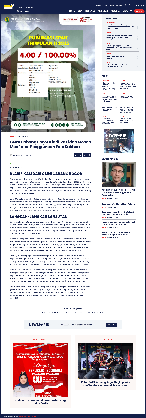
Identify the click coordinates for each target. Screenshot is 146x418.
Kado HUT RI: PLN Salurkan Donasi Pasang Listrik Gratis (40, 402)
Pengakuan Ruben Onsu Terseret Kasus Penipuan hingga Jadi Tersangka (119, 37)
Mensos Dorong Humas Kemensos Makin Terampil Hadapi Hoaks (116, 233)
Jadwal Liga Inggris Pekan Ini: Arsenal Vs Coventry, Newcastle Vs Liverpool (119, 47)
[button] (129, 5)
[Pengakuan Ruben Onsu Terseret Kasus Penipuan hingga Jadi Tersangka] (119, 174)
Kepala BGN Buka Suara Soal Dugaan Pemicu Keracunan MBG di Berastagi (127, 109)
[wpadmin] (11, 155)
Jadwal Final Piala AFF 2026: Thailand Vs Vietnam (117, 66)
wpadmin (19, 155)
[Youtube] (144, 5)
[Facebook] (136, 5)
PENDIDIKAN (110, 22)
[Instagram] (139, 5)
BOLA (108, 43)
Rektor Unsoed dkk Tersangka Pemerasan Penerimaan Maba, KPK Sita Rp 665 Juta (120, 27)
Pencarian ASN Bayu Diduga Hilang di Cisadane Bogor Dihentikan (118, 223)
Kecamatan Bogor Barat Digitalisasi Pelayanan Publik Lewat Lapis (108, 121)
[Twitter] (141, 5)
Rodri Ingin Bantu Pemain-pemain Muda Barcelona (128, 120)
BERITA (13, 136)
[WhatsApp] (89, 155)
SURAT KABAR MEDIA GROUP (28, 416)
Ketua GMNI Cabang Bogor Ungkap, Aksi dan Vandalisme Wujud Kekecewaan (105, 384)
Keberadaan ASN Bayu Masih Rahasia (117, 57)
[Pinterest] (85, 155)
